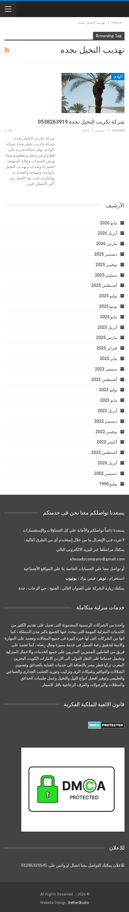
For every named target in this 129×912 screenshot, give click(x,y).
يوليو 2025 (108, 295)
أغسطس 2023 (104, 379)
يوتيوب (71, 578)
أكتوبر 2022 (107, 442)
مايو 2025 (108, 316)
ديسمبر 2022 (105, 421)
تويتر (102, 578)
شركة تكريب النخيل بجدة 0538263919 (81, 121)
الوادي (117, 76)
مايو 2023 (108, 400)
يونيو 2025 (108, 306)
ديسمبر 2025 (105, 254)
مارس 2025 (106, 337)
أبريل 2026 (107, 233)
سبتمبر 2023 (106, 369)
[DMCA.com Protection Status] (106, 725)
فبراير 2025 (106, 348)
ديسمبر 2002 (105, 473)
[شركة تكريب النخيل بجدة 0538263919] (93, 93)
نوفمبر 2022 (106, 431)
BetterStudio (78, 903)
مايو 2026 (108, 222)
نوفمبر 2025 (106, 264)
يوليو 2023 (108, 389)
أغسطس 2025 (104, 285)
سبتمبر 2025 (106, 275)
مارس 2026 (106, 243)
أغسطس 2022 (104, 452)
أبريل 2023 (107, 410)
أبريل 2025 (107, 327)
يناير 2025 (108, 358)
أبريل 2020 (107, 462)
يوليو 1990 (108, 484)
